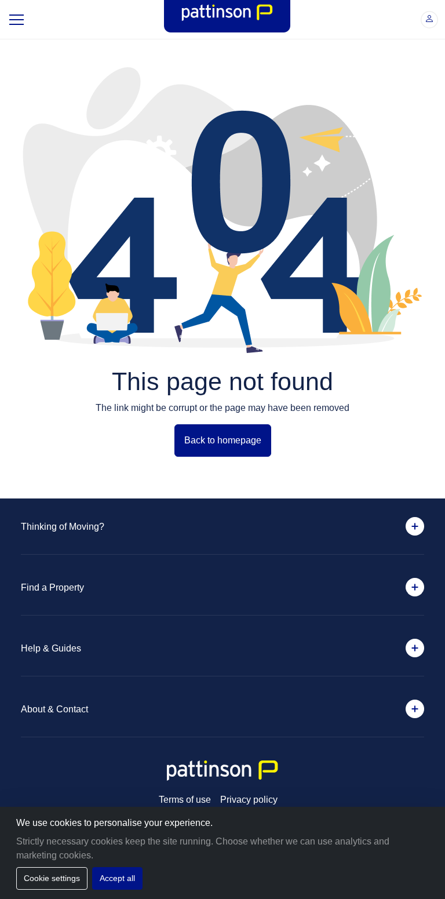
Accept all (122, 878)
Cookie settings (53, 878)
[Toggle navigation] (15, 19)
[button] (429, 19)
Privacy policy (250, 800)
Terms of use (182, 800)
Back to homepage (223, 440)
